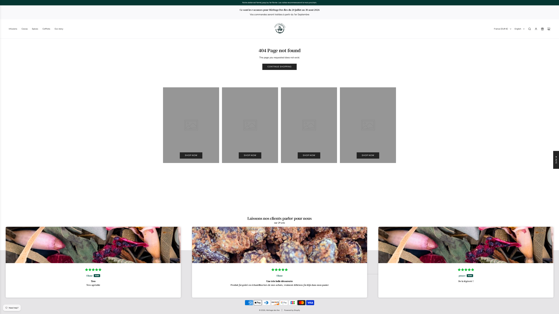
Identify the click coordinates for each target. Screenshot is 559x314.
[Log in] (536, 29)
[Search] (529, 29)
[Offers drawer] (542, 29)
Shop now (191, 155)
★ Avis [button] (556, 160)
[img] (93, 270)
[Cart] (549, 29)
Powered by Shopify (292, 310)
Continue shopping (279, 66)
